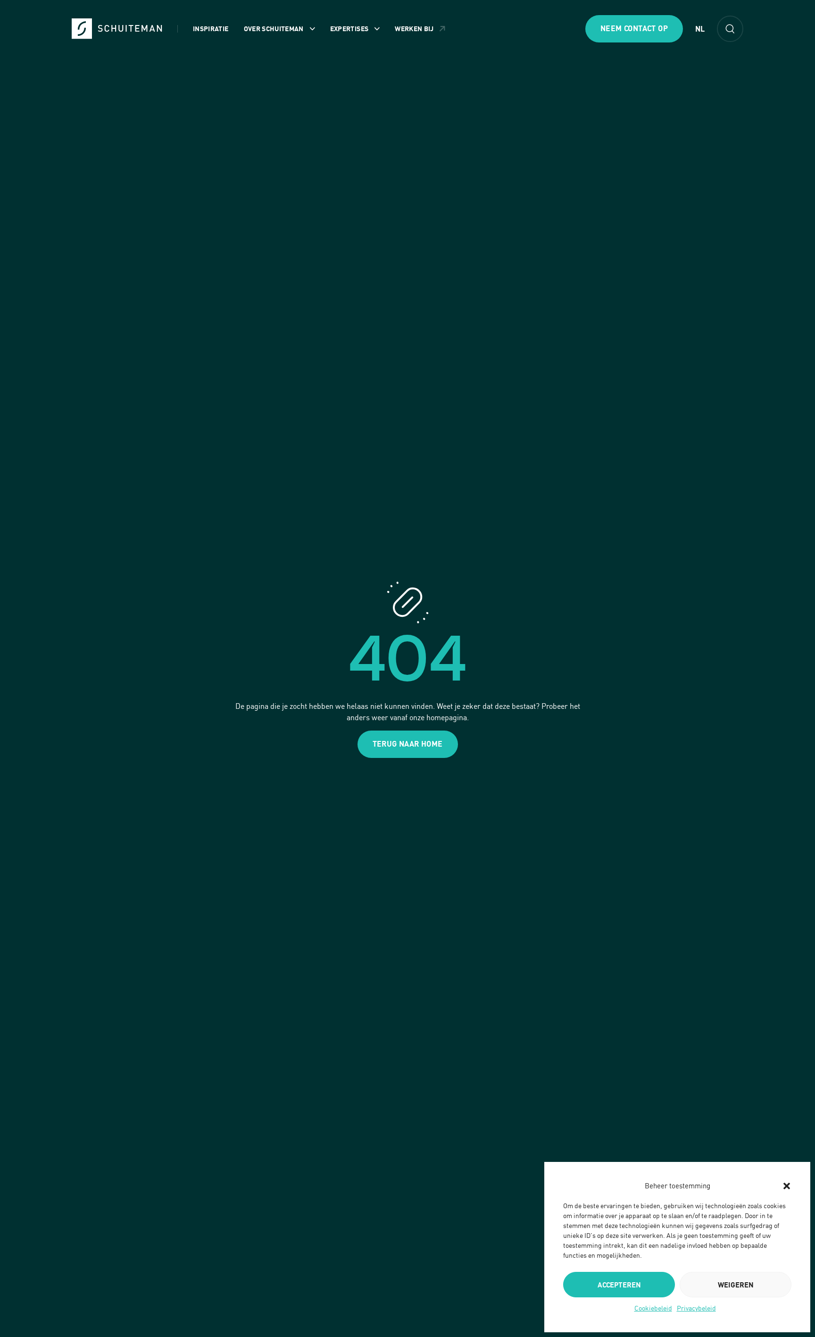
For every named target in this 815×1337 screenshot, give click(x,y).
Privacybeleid (696, 1308)
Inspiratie (211, 29)
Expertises (349, 29)
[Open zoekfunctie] (730, 29)
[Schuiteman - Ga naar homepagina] (117, 28)
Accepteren (619, 1284)
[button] (786, 1186)
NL (700, 29)
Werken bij (414, 29)
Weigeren (736, 1284)
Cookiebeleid (653, 1308)
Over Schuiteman (274, 29)
